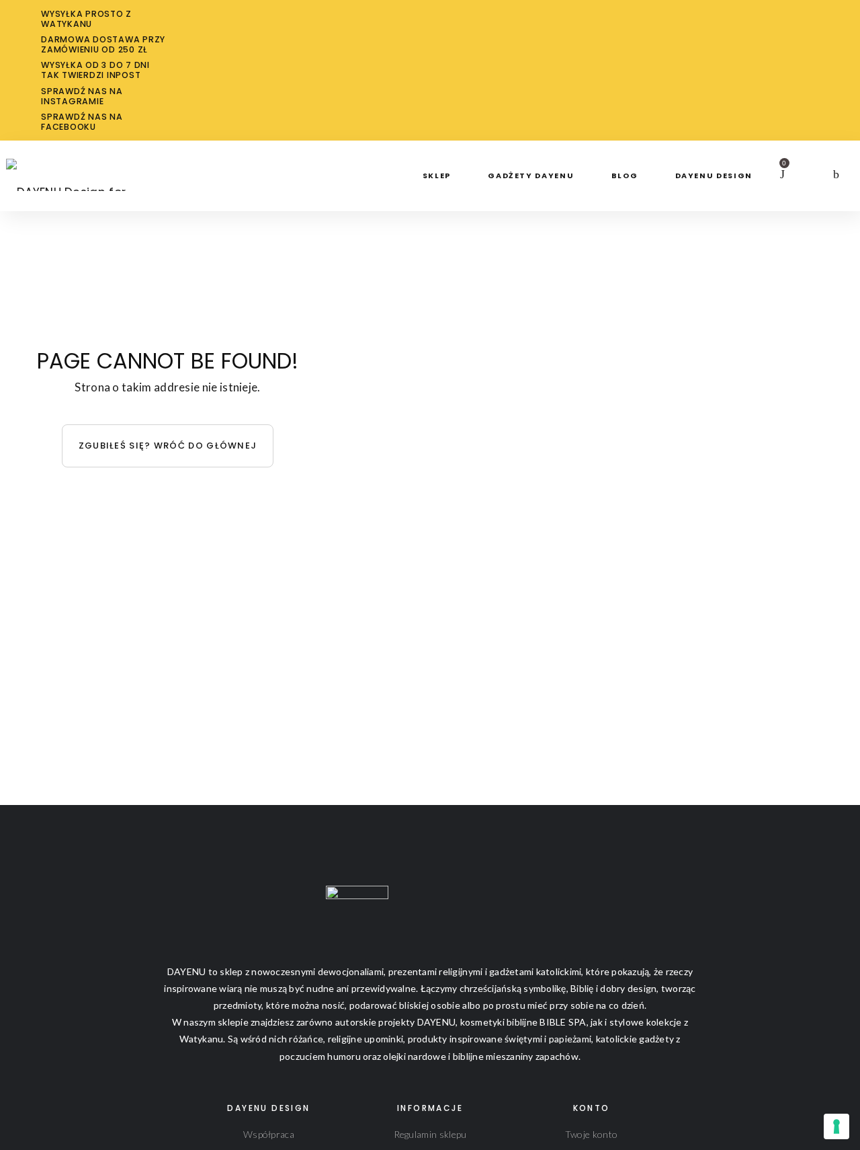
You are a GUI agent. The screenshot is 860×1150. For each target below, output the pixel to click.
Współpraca (268, 1134)
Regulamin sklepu (430, 1134)
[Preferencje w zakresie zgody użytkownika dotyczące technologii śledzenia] (836, 1126)
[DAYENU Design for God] (82, 166)
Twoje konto (591, 1134)
